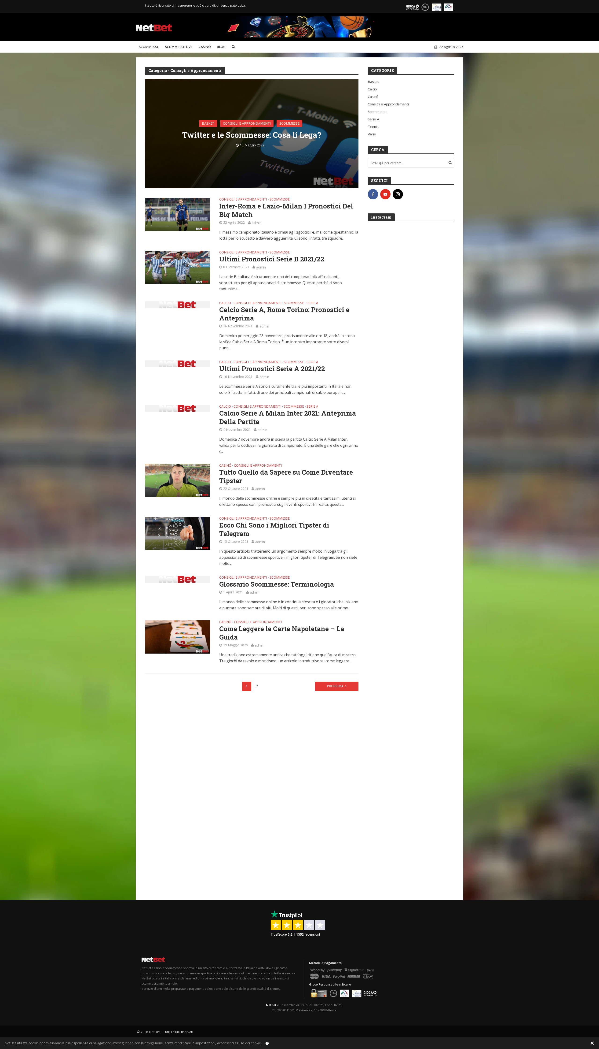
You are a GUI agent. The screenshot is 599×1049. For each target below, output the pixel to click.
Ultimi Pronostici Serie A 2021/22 (272, 369)
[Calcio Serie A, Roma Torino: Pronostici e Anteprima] (177, 304)
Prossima (335, 686)
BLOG (221, 47)
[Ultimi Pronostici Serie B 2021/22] (177, 266)
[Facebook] (373, 194)
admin (256, 222)
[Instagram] (398, 194)
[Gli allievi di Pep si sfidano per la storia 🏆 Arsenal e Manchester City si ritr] (411, 828)
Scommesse (289, 123)
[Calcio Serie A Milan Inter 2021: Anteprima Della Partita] (177, 407)
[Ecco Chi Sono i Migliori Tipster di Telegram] (177, 533)
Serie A (312, 303)
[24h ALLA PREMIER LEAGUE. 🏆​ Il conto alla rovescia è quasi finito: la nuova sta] (411, 390)
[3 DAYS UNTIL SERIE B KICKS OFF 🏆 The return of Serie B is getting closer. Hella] (411, 499)
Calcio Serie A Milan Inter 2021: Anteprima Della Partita (287, 417)
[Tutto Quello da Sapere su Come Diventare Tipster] (177, 480)
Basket (208, 123)
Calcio (225, 303)
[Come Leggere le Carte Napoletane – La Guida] (177, 636)
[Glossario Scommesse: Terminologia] (177, 578)
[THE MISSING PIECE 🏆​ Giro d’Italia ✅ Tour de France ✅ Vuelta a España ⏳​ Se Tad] (411, 280)
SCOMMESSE (149, 47)
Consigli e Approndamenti (247, 123)
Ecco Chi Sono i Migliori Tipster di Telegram (274, 529)
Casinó (225, 466)
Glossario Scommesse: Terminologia (276, 584)
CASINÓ (205, 47)
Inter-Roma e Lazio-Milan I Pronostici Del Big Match (286, 210)
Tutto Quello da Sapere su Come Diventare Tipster (286, 476)
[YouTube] (385, 194)
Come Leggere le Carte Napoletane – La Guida (281, 633)
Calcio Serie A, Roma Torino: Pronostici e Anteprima (284, 313)
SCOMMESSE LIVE (179, 47)
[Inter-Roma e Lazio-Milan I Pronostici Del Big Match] (177, 213)
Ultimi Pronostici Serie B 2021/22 (271, 259)
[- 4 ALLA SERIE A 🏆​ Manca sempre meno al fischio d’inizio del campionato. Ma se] (411, 609)
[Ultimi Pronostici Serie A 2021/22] (177, 363)
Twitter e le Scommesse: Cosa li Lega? (251, 135)
